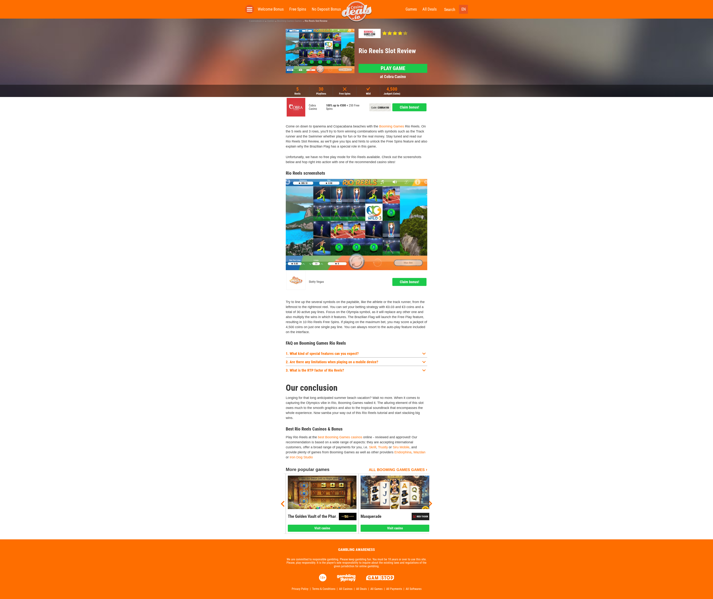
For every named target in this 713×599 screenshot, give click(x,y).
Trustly (383, 447)
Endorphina (402, 452)
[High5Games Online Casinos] (347, 516)
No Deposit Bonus (326, 9)
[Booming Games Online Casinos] (370, 33)
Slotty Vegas (316, 282)
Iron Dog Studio (301, 457)
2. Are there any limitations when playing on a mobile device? (332, 362)
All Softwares (413, 589)
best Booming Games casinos (340, 437)
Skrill (372, 447)
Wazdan (419, 452)
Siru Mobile (401, 447)
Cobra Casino (313, 107)
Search (449, 9)
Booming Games (391, 126)
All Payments (394, 589)
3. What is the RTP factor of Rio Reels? (315, 370)
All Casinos (345, 589)
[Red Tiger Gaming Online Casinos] (420, 516)
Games (411, 9)
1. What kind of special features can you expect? (322, 353)
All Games (376, 589)
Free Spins (297, 9)
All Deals (429, 9)
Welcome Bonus (271, 9)
